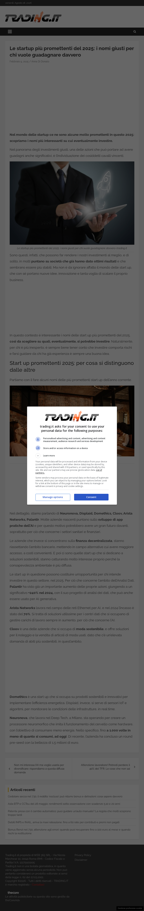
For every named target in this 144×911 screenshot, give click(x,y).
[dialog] (72, 455)
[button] (72, 455)
